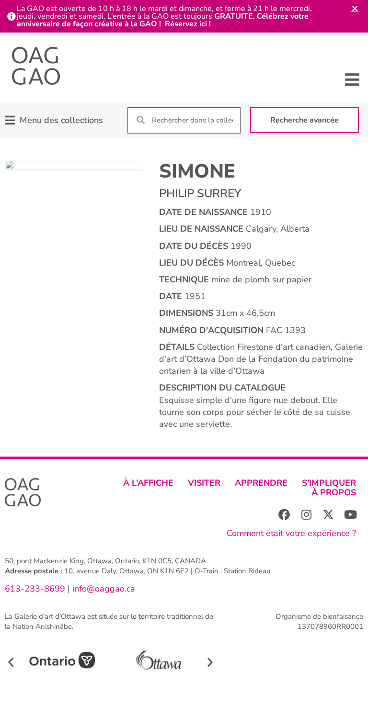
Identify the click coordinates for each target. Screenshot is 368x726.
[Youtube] (350, 514)
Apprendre (261, 483)
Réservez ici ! (188, 24)
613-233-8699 (35, 588)
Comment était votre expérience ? (291, 533)
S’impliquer (329, 483)
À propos (333, 492)
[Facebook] (284, 514)
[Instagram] (306, 514)
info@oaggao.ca (102, 588)
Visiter (204, 483)
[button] (352, 79)
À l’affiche (148, 483)
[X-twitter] (328, 514)
